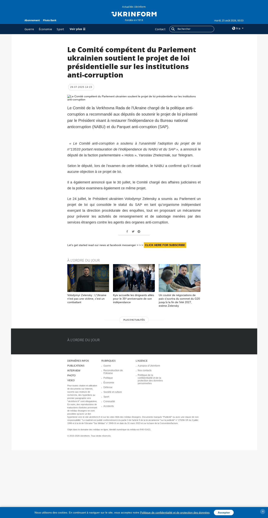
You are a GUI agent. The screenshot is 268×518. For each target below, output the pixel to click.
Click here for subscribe (165, 245)
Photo (71, 375)
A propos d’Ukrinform (149, 365)
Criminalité (109, 401)
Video (71, 380)
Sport (60, 29)
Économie (45, 29)
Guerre (29, 29)
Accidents (108, 406)
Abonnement (32, 20)
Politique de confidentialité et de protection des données (175, 512)
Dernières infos (78, 360)
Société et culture (112, 392)
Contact (160, 29)
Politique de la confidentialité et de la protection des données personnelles (150, 379)
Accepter (224, 512)
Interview (73, 370)
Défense (107, 387)
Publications (75, 365)
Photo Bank (49, 20)
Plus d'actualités (134, 320)
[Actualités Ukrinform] (133, 14)
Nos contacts (144, 370)
